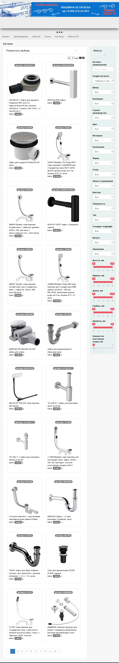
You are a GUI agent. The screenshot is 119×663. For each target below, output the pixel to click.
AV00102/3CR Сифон (56, 100)
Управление (98, 249)
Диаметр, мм (99, 321)
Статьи (48, 36)
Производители (21, 36)
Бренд (95, 87)
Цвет (95, 124)
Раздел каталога (101, 76)
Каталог (5, 36)
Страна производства (100, 111)
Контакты (59, 36)
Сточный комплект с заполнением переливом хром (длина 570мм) (24, 517)
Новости (36, 36)
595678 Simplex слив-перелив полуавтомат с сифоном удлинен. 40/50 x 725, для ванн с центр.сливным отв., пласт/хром (24, 228)
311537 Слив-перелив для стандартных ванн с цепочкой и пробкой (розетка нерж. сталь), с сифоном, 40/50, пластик (24, 631)
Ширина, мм (98, 275)
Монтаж (97, 192)
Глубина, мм (98, 305)
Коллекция (98, 98)
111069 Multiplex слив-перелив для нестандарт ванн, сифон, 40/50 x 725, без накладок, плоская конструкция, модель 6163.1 (63, 461)
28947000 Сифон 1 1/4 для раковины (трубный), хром (59, 517)
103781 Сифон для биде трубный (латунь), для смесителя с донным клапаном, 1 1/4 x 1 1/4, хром (24, 573)
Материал (97, 135)
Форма (96, 158)
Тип (94, 215)
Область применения (103, 181)
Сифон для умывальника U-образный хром (59, 350)
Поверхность (99, 203)
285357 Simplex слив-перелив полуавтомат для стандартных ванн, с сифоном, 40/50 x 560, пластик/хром (23, 288)
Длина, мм (98, 290)
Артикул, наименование (100, 63)
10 (55, 651)
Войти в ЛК (73, 36)
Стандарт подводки (102, 226)
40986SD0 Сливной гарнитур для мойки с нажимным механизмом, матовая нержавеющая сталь (62, 630)
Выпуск (96, 237)
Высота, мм (98, 260)
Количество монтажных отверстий (98, 339)
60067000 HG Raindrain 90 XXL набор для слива (22, 350)
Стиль (96, 169)
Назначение (98, 146)
